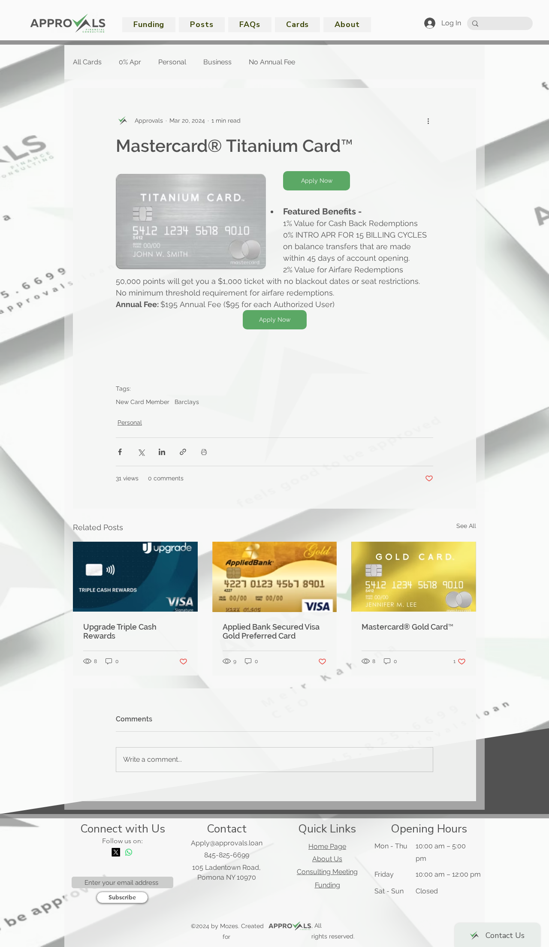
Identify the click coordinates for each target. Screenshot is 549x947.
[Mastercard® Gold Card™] (413, 577)
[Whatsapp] (128, 852)
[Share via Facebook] (120, 452)
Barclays (187, 401)
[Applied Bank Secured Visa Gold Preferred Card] (274, 577)
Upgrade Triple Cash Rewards (120, 631)
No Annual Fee (272, 62)
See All (466, 525)
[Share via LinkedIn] (162, 452)
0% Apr (130, 62)
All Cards (87, 62)
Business (217, 62)
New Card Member (142, 401)
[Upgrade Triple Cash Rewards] (135, 577)
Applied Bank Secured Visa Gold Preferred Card (271, 631)
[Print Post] (204, 452)
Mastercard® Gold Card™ (407, 626)
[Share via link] (183, 452)
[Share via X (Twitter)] (141, 452)
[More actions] (428, 120)
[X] (116, 852)
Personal (172, 62)
